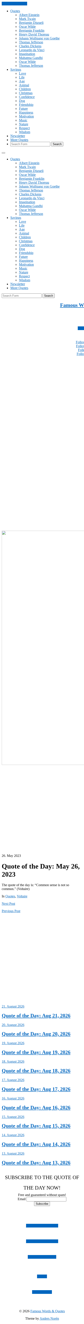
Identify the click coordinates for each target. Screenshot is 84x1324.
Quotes (15, 11)
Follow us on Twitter (42, 1257)
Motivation (26, 116)
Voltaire (22, 896)
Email (22, 1199)
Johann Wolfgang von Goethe (39, 38)
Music (23, 120)
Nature (23, 124)
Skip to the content (14, 3)
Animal (24, 85)
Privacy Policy (42, 1292)
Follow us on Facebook (42, 1241)
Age (22, 81)
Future (23, 108)
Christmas (26, 93)
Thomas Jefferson (31, 42)
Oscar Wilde (27, 26)
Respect (24, 128)
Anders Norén (49, 1318)
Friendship (26, 104)
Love (22, 73)
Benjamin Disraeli (31, 23)
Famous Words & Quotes (47, 1311)
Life (22, 77)
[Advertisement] (42, 401)
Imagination (27, 54)
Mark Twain (27, 19)
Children (25, 89)
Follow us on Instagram (42, 1225)
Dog (22, 101)
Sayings (15, 69)
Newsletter (17, 136)
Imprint (42, 1276)
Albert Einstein (29, 15)
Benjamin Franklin (31, 30)
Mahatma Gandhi (31, 58)
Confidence (27, 97)
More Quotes (19, 140)
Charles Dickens (30, 46)
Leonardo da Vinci (31, 50)
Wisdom (24, 132)
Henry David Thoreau (34, 34)
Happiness (26, 112)
